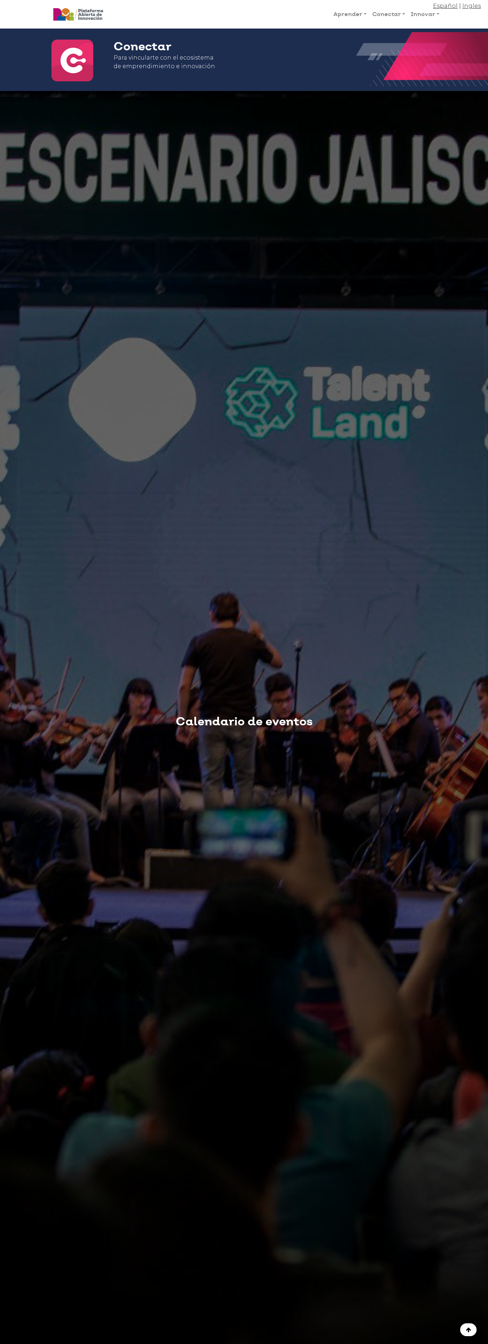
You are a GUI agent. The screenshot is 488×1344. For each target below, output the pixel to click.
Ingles (471, 5)
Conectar (386, 14)
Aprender (347, 14)
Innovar (423, 14)
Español (445, 5)
